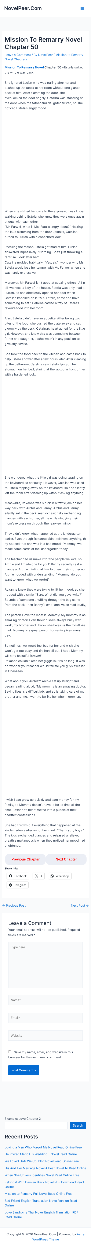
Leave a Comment (18, 55)
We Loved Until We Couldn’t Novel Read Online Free (42, 1161)
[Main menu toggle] (82, 8)
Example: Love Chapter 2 (23, 1119)
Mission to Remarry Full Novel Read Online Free (38, 1194)
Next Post (80, 905)
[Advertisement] (45, 161)
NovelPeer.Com (23, 8)
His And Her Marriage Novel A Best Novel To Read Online (45, 1168)
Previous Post (14, 905)
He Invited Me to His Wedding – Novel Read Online (41, 1154)
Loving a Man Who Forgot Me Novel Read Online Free (43, 1147)
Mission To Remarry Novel (24, 67)
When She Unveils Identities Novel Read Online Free (42, 1175)
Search (78, 1125)
